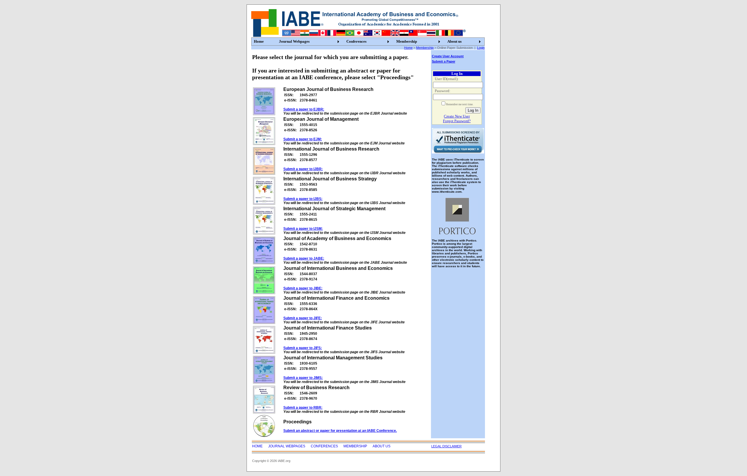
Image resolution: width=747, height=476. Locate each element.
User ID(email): (447, 79)
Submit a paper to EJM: (302, 139)
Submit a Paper (443, 61)
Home (259, 41)
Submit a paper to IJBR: (303, 169)
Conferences (356, 41)
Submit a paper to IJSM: (303, 229)
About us (454, 41)
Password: (443, 91)
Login (481, 47)
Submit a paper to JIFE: (302, 318)
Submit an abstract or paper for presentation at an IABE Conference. (340, 431)
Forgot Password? (457, 121)
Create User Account (448, 56)
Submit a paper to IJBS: (302, 199)
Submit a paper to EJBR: (303, 109)
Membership (406, 41)
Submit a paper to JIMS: (303, 378)
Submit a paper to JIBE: (302, 288)
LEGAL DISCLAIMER (446, 446)
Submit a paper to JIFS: (302, 348)
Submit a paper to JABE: (303, 258)
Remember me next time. (459, 104)
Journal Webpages (294, 41)
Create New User (457, 116)
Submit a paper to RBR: (302, 408)
